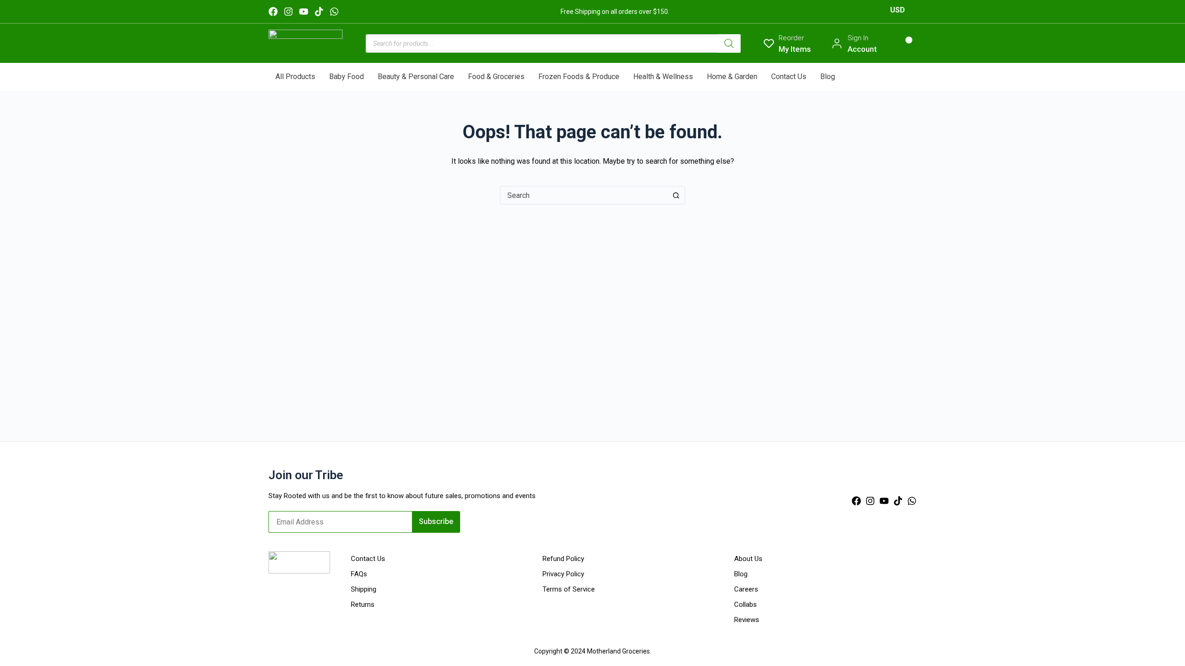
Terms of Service (569, 589)
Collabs (745, 604)
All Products (295, 76)
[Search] (729, 43)
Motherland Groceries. (619, 651)
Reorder (791, 38)
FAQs (359, 574)
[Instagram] (288, 11)
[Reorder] (769, 43)
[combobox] (583, 195)
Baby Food (346, 76)
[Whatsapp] (334, 11)
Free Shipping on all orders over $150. (615, 11)
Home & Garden (732, 76)
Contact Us (788, 76)
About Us (748, 559)
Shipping (363, 589)
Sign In (858, 38)
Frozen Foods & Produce (578, 76)
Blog (827, 76)
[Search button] (676, 195)
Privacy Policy (563, 574)
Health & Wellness (663, 76)
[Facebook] (273, 11)
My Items (795, 49)
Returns (362, 604)
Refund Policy (563, 559)
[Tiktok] (319, 11)
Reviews (746, 620)
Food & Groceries (496, 76)
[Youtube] (303, 11)
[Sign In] (837, 43)
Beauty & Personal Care (416, 76)
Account (862, 49)
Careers (746, 589)
